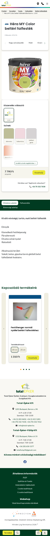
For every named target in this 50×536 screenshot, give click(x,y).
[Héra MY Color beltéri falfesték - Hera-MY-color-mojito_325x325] (25, 75)
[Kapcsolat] (42, 3)
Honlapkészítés (11, 520)
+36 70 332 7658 (38, 186)
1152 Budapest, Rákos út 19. (26, 436)
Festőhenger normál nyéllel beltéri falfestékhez (25, 329)
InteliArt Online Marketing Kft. (32, 520)
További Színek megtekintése (25, 163)
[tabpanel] (25, 241)
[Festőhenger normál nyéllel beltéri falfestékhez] (25, 311)
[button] (17, 533)
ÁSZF (25, 477)
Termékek (8, 533)
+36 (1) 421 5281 (33, 419)
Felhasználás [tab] (25, 203)
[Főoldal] (6, 3)
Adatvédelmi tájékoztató (25, 485)
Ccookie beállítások (25, 492)
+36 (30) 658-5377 (26, 446)
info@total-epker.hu (26, 425)
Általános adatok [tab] (10, 203)
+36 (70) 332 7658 (19, 422)
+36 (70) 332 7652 (34, 422)
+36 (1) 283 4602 (19, 419)
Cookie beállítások (25, 489)
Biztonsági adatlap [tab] (10, 207)
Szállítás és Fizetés (25, 481)
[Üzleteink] (38, 3)
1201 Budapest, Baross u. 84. (26, 409)
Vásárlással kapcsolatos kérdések (25, 503)
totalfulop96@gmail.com (26, 450)
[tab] (20, 369)
